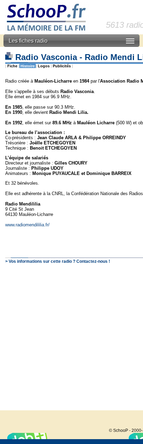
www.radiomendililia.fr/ (27, 224)
